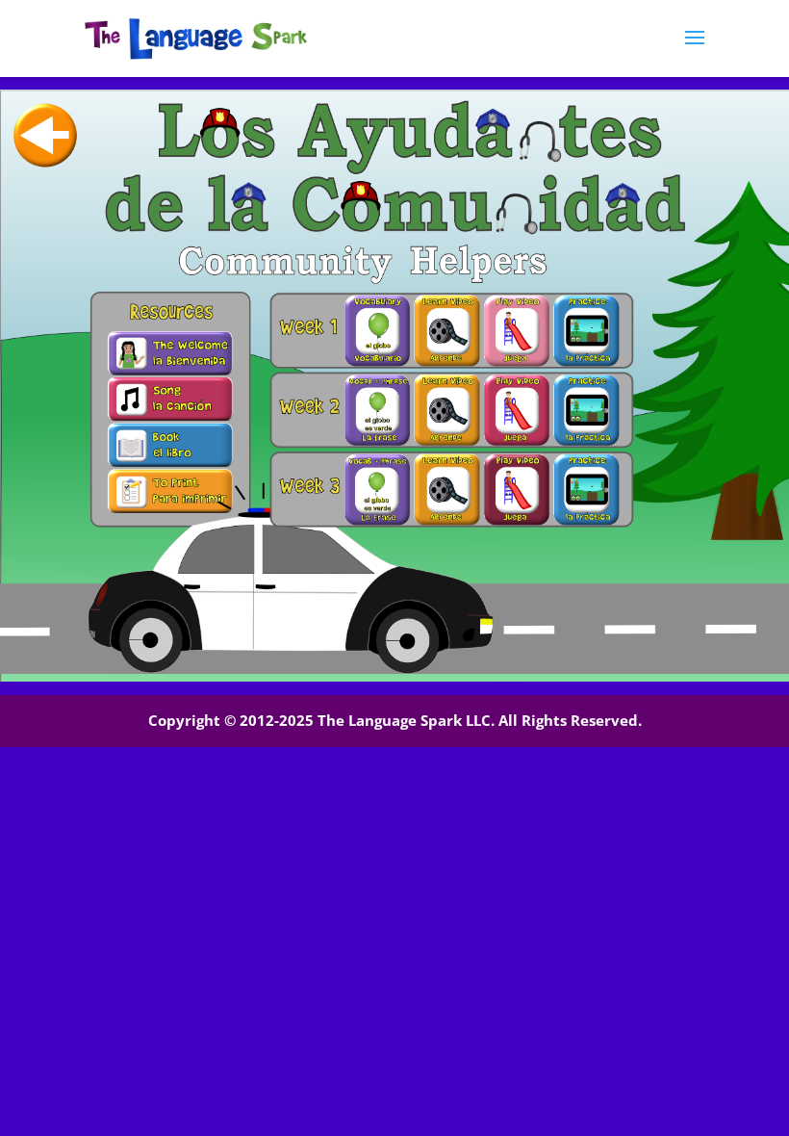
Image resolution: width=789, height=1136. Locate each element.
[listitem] (170, 353)
